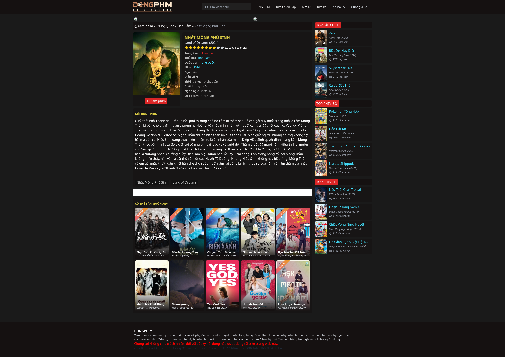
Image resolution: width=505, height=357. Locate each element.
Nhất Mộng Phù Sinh (207, 37)
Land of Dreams (185, 182)
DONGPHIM (143, 331)
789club (252, 348)
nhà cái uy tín (211, 348)
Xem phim (158, 101)
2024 (197, 67)
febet (279, 348)
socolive (140, 348)
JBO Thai (266, 348)
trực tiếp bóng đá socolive (179, 348)
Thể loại (336, 7)
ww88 (153, 348)
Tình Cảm (204, 58)
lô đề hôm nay (233, 348)
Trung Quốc (207, 62)
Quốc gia (357, 7)
